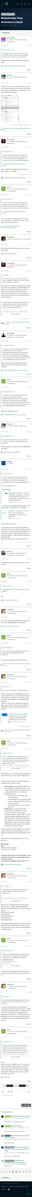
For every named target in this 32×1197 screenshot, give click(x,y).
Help (27, 1186)
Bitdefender (7, 1166)
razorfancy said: (6, 647)
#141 (30, 45)
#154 (29, 643)
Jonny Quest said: (7, 345)
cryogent (4, 25)
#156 (29, 749)
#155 (29, 682)
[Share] (27, 46)
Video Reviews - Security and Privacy (14, 1121)
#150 (29, 469)
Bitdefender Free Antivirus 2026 (17, 1116)
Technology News (9, 1142)
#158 (29, 946)
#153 (29, 617)
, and (15, 177)
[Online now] (5, 42)
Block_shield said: (7, 50)
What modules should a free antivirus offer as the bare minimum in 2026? (16, 1149)
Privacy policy (21, 1186)
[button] (2, 4)
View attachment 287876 (9, 164)
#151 (30, 559)
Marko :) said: (6, 586)
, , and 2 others (17, 129)
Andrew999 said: (7, 436)
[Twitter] (30, 1194)
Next (21, 1085)
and (14, 66)
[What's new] (25, 4)
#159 (29, 992)
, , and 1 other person (16, 664)
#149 (29, 432)
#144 (29, 195)
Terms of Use (12, 1186)
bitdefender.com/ (8, 849)
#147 (30, 341)
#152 (29, 581)
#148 (29, 387)
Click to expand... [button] (16, 314)
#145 (29, 245)
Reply (29, 70)
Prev (10, 1085)
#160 (29, 1037)
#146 (29, 271)
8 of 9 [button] (16, 1085)
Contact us (4, 1186)
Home (3, 1189)
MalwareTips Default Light (10, 1183)
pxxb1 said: (5, 275)
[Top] (6, 1189)
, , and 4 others (17, 323)
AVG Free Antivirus (13, 1126)
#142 (29, 83)
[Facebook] (27, 1194)
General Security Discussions (12, 1156)
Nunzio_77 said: (6, 151)
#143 (29, 147)
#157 (30, 881)
